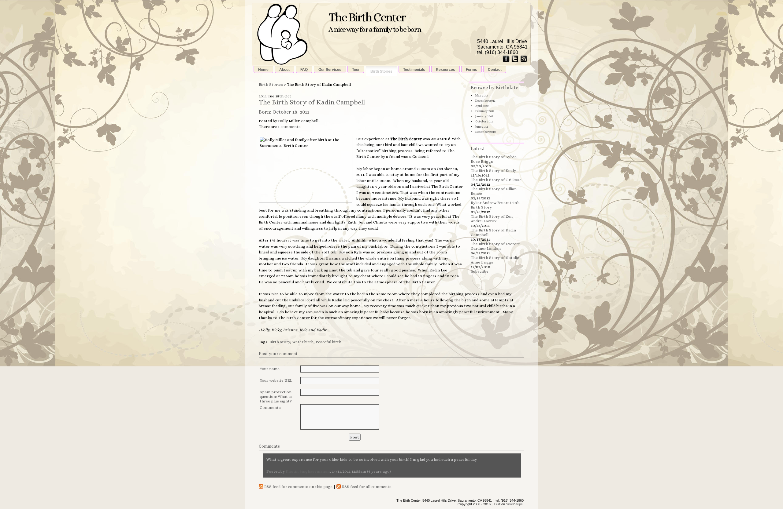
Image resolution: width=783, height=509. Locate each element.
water (343, 240)
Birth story (279, 342)
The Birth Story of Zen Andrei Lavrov (492, 218)
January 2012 (484, 116)
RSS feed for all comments (367, 486)
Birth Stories (381, 71)
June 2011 (481, 126)
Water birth (303, 342)
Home (263, 69)
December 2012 (485, 100)
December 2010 (485, 131)
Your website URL (276, 380)
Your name (270, 368)
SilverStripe (514, 504)
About (284, 69)
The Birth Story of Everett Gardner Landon (495, 246)
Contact (495, 69)
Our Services (329, 69)
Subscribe (479, 271)
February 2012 (485, 111)
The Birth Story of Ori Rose (496, 179)
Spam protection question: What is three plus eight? (276, 396)
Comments (270, 407)
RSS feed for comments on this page (298, 486)
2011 (263, 96)
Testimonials (414, 69)
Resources (445, 69)
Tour (356, 69)
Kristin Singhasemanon (308, 471)
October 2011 (484, 121)
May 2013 (481, 95)
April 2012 (482, 105)
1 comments (289, 126)
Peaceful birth (328, 342)
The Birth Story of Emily (493, 170)
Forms (471, 69)
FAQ (304, 69)
